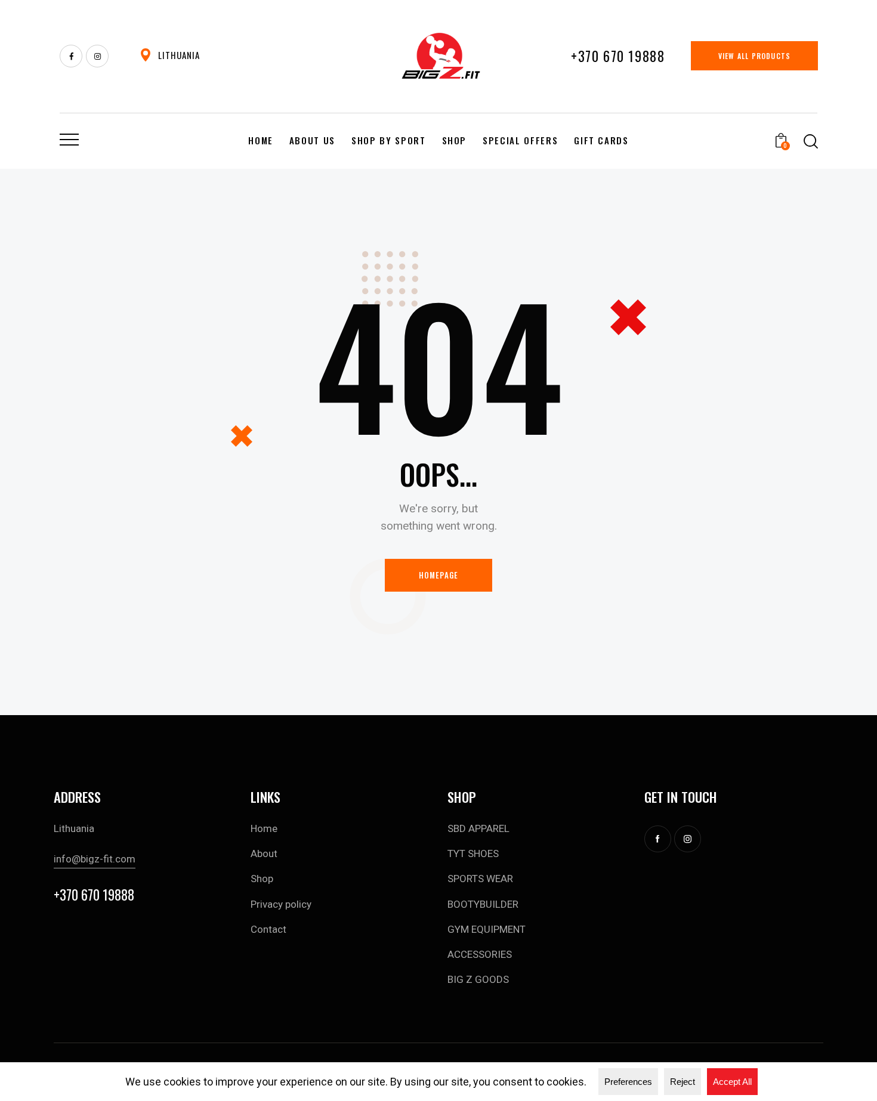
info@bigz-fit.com (94, 859)
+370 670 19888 (94, 895)
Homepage (439, 575)
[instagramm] (97, 56)
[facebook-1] (657, 838)
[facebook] (71, 56)
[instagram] (687, 838)
